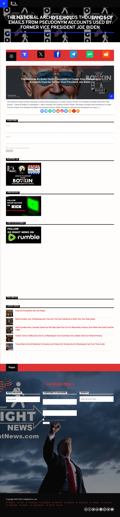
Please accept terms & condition (19, 148)
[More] (78, 111)
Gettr (51, 505)
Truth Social (38, 505)
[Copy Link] (70, 111)
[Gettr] (74, 111)
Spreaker (13, 505)
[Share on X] (41, 54)
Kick (22, 503)
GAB (60, 505)
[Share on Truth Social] (24, 54)
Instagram (83, 503)
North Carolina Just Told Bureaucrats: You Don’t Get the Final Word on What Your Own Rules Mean (55, 319)
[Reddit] (58, 111)
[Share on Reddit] (106, 54)
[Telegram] (46, 111)
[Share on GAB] (89, 54)
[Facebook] (42, 111)
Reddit (25, 505)
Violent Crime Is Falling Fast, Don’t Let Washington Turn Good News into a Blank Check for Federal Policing (58, 336)
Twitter (58, 503)
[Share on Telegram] (73, 54)
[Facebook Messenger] (66, 111)
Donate (12, 503)
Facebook (46, 503)
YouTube (108, 503)
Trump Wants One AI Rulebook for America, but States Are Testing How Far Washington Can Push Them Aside (60, 344)
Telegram (32, 503)
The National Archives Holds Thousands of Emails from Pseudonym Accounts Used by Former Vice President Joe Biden (60, 81)
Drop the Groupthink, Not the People (30, 311)
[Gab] (50, 111)
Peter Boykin (12, 95)
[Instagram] (62, 111)
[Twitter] (54, 111)
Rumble (95, 503)
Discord (70, 503)
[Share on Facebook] (57, 54)
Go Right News (60, 384)
